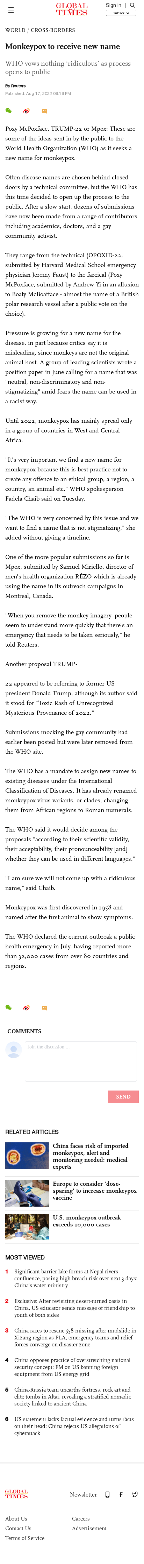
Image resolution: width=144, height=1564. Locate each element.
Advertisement (89, 1528)
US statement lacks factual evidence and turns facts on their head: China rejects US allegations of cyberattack (74, 1426)
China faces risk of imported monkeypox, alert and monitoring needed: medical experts (91, 1156)
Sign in (113, 5)
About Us (16, 1518)
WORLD (15, 30)
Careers (81, 1518)
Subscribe (121, 13)
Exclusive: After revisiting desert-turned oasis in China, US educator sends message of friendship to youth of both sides (74, 1308)
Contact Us (18, 1528)
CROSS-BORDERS (53, 30)
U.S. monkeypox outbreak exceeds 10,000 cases (87, 1221)
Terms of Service (24, 1538)
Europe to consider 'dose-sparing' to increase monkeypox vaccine (95, 1190)
